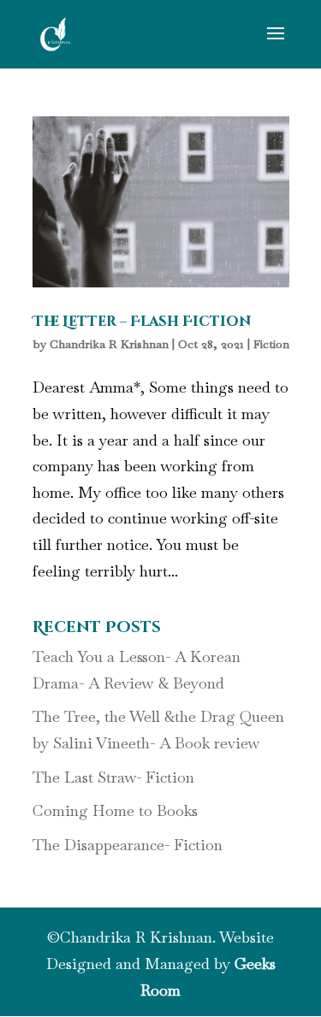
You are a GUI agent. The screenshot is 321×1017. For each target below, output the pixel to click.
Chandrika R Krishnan (109, 344)
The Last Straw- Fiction (113, 777)
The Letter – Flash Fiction (142, 321)
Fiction (271, 344)
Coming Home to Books (115, 810)
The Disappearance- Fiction (128, 844)
